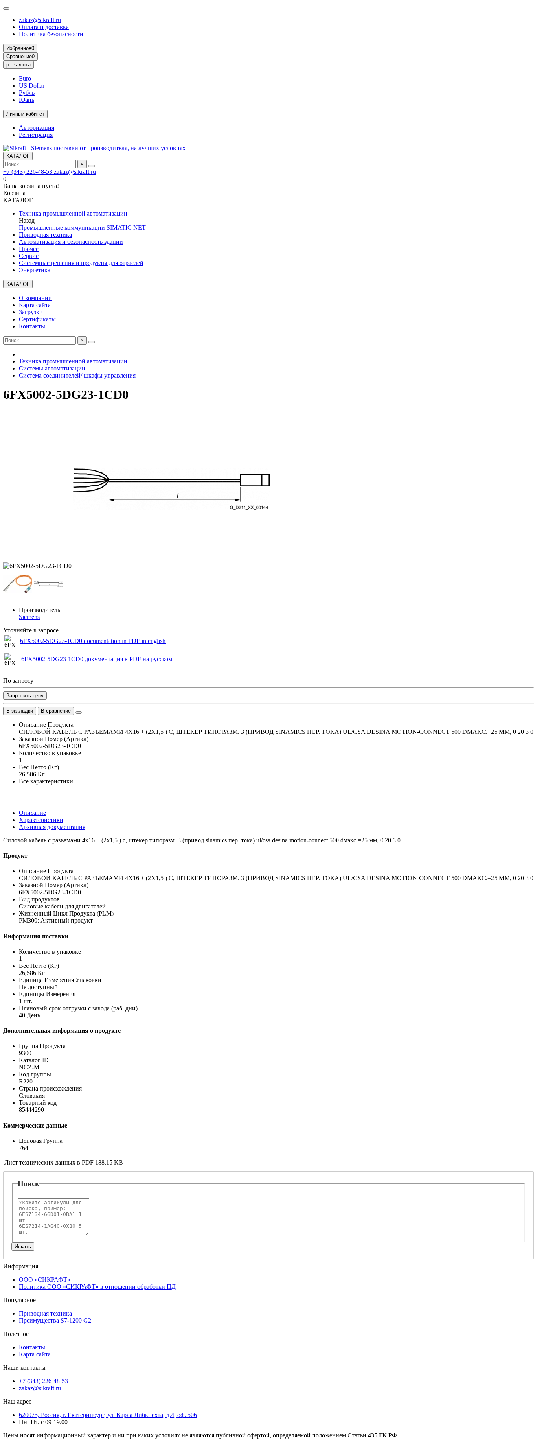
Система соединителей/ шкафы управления (77, 375)
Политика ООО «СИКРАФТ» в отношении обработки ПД (97, 1286)
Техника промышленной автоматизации (73, 213)
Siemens (29, 617)
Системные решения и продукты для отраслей (81, 263)
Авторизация (36, 127)
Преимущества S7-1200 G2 (55, 1320)
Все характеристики (46, 781)
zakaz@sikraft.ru (40, 20)
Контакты (32, 326)
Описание (32, 812)
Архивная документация (52, 827)
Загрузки (31, 312)
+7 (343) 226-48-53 (28, 171)
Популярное (19, 1300)
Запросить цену (25, 695)
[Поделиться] (78, 712)
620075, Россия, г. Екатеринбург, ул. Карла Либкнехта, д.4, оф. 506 (108, 1414)
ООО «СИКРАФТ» (44, 1279)
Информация (20, 1266)
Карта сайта (35, 305)
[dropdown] (6, 8)
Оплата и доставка (44, 27)
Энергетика (34, 270)
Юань (26, 99)
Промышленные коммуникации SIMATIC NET (82, 227)
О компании (35, 298)
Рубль (27, 92)
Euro (25, 78)
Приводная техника (45, 234)
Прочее (29, 248)
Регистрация (36, 134)
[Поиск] (91, 166)
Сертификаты (37, 319)
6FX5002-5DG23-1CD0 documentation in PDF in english (93, 641)
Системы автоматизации (52, 368)
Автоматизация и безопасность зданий (71, 241)
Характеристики (41, 819)
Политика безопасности (51, 34)
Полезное (16, 1333)
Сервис (29, 255)
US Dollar (31, 85)
